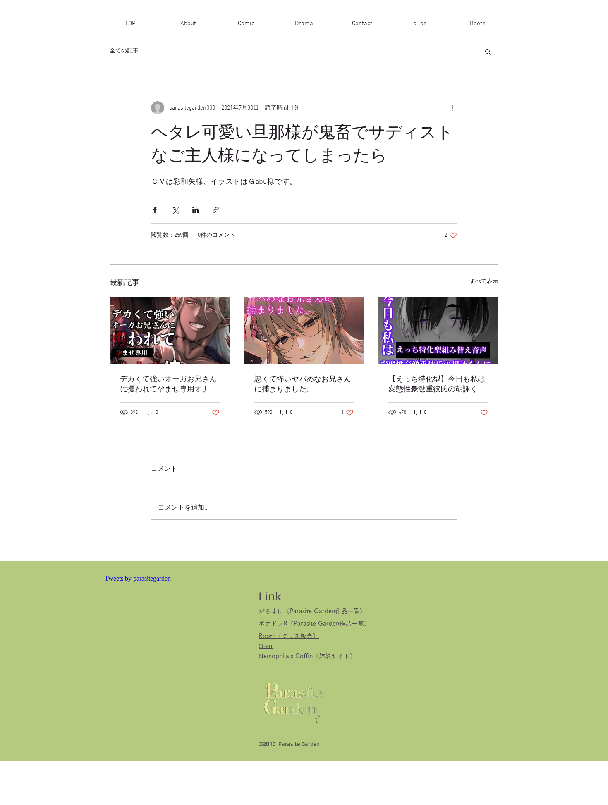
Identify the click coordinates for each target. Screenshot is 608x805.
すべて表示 (483, 281)
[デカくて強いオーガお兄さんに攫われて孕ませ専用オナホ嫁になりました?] (170, 330)
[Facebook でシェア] (155, 210)
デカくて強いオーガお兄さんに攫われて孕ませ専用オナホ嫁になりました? (168, 384)
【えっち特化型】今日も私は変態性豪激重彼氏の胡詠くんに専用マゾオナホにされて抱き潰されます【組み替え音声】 (436, 384)
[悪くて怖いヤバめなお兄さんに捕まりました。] (304, 330)
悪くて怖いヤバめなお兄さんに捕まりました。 (302, 384)
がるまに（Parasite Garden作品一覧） (312, 611)
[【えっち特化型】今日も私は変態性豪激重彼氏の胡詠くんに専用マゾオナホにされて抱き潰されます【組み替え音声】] (438, 330)
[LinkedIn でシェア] (195, 210)
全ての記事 (124, 51)
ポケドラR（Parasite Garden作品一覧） (314, 623)
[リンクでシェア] (216, 210)
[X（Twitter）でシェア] (175, 210)
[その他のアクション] (452, 108)
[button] (488, 51)
